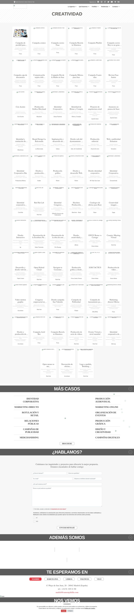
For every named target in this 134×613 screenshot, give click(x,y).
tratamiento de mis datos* (58, 509)
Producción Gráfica (55, 49)
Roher (57, 180)
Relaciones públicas (54, 240)
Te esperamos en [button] (67, 572)
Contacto (115, 6)
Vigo (33, 1)
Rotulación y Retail (92, 112)
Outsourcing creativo (95, 50)
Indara (57, 149)
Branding (52, 113)
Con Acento (20, 116)
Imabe (39, 180)
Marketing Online (106, 407)
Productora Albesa (20, 180)
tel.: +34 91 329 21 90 (67, 589)
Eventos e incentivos (55, 209)
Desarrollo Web (80, 145)
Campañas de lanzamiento (39, 50)
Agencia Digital (72, 145)
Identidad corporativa (74, 113)
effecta (76, 245)
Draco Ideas (95, 246)
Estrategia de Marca (76, 82)
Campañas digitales (76, 144)
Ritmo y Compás (76, 116)
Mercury (113, 344)
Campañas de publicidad (20, 48)
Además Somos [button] (67, 537)
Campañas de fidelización (20, 82)
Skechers (74, 212)
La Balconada (39, 149)
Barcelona (21, 1)
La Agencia (71, 6)
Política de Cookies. (90, 608)
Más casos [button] (67, 388)
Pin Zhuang (58, 247)
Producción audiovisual (18, 240)
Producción (62, 49)
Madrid (17, 1)
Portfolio (94, 6)
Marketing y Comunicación (20, 49)
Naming (52, 145)
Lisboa (25, 1)
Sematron (113, 149)
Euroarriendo (113, 180)
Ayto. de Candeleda (76, 149)
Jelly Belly (95, 311)
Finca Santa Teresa (76, 278)
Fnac (20, 53)
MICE (34, 306)
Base (79, 212)
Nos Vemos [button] (67, 600)
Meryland (39, 116)
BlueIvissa (20, 150)
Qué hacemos (83, 6)
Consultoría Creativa (39, 82)
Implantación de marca (60, 113)
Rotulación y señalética (95, 114)
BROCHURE (67, 443)
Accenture (20, 310)
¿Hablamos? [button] (67, 452)
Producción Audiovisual (18, 242)
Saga (113, 212)
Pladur (76, 310)
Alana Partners (58, 116)
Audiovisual (118, 241)
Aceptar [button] (63, 610)
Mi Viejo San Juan (95, 180)
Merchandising (83, 369)
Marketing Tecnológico (20, 275)
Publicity (20, 50)
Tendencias (104, 6)
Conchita (20, 212)
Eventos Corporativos (39, 211)
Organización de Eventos (38, 208)
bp (20, 247)
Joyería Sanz (95, 119)
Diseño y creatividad (39, 80)
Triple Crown (20, 278)
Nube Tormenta (39, 247)
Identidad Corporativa (20, 112)
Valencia (30, 1)
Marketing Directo (39, 241)
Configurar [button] (70, 610)
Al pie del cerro (95, 149)
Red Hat (39, 214)
